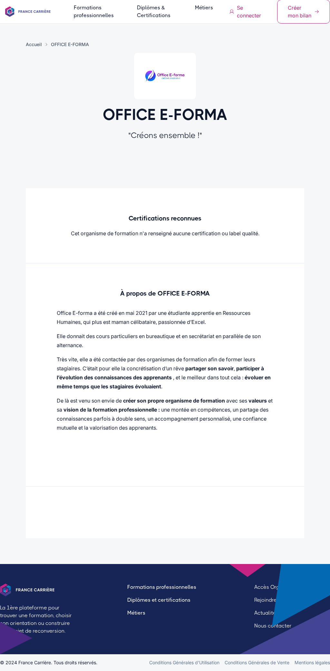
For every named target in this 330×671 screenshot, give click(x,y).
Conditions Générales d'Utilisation (184, 662)
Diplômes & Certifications (153, 11)
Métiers (204, 8)
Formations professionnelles (94, 11)
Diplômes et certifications (158, 600)
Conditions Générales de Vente (257, 662)
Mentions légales (312, 662)
